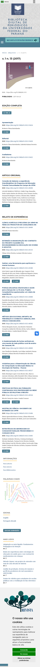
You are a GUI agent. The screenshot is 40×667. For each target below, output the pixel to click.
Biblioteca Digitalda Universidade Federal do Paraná (18, 26)
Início (4, 53)
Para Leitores (7, 464)
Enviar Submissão (12, 530)
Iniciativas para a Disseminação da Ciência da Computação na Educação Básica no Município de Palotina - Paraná (19, 366)
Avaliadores (6, 155)
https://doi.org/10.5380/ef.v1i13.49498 (19, 188)
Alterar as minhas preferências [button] (24, 659)
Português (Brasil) (9, 521)
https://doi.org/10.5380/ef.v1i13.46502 (19, 323)
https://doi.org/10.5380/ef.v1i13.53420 (19, 141)
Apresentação (7, 122)
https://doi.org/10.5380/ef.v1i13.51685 (19, 436)
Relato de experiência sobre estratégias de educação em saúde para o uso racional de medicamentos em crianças (18, 554)
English (5, 518)
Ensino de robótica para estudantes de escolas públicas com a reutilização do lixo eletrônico (19, 579)
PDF (7, 132)
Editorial (5, 139)
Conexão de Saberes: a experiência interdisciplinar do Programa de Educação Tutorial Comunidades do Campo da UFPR (18, 183)
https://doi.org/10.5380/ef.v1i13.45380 (19, 268)
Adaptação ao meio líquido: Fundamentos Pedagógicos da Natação (18, 545)
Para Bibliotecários (9, 470)
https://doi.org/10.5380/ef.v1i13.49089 (19, 348)
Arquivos (12, 53)
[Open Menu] (2, 42)
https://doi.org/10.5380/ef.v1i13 (16, 92)
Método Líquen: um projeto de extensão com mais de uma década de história (19, 562)
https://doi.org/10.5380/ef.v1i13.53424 (19, 125)
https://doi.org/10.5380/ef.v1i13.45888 (19, 297)
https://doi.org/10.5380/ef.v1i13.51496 (19, 413)
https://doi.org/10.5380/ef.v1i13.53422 (19, 157)
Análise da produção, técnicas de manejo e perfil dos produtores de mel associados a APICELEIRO (18, 571)
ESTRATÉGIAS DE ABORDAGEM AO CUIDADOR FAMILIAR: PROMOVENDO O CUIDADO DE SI (17, 431)
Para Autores (7, 467)
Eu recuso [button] (24, 654)
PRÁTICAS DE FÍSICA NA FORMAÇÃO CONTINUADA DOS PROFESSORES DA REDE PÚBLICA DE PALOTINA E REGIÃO (19, 390)
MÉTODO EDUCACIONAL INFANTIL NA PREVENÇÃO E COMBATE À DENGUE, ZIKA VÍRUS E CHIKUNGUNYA (18, 319)
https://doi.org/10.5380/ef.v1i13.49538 (19, 395)
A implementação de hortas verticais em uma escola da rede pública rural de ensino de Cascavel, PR (19, 343)
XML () (7, 113)
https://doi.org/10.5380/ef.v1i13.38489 (19, 227)
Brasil (4, 2)
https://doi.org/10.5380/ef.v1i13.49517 (19, 370)
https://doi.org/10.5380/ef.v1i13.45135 (19, 250)
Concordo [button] (24, 650)
